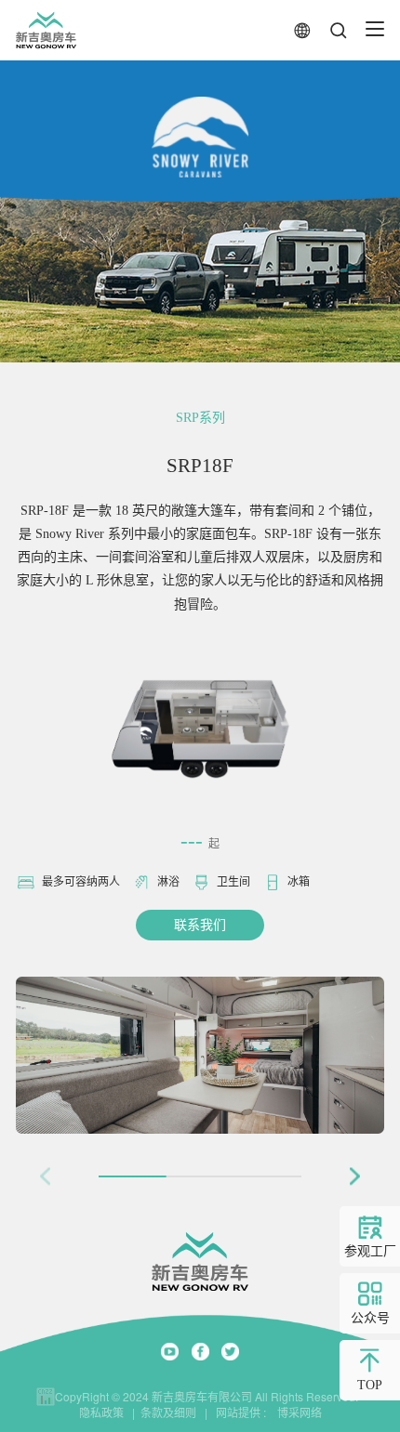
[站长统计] (45, 1396)
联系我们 (200, 925)
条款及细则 (168, 1412)
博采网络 (295, 1412)
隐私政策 (101, 1412)
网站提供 (238, 1412)
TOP (369, 1385)
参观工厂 (370, 1251)
